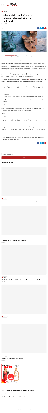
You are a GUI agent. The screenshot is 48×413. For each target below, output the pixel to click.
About (9, 406)
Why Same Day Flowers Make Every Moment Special (13, 319)
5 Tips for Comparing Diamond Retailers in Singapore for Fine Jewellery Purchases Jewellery (21, 279)
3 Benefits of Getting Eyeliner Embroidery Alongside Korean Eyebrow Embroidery (19, 201)
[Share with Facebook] (38, 28)
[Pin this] (45, 28)
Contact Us (4, 406)
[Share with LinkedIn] (43, 28)
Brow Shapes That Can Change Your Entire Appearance (14, 240)
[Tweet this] (41, 28)
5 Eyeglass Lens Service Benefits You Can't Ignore (12, 358)
